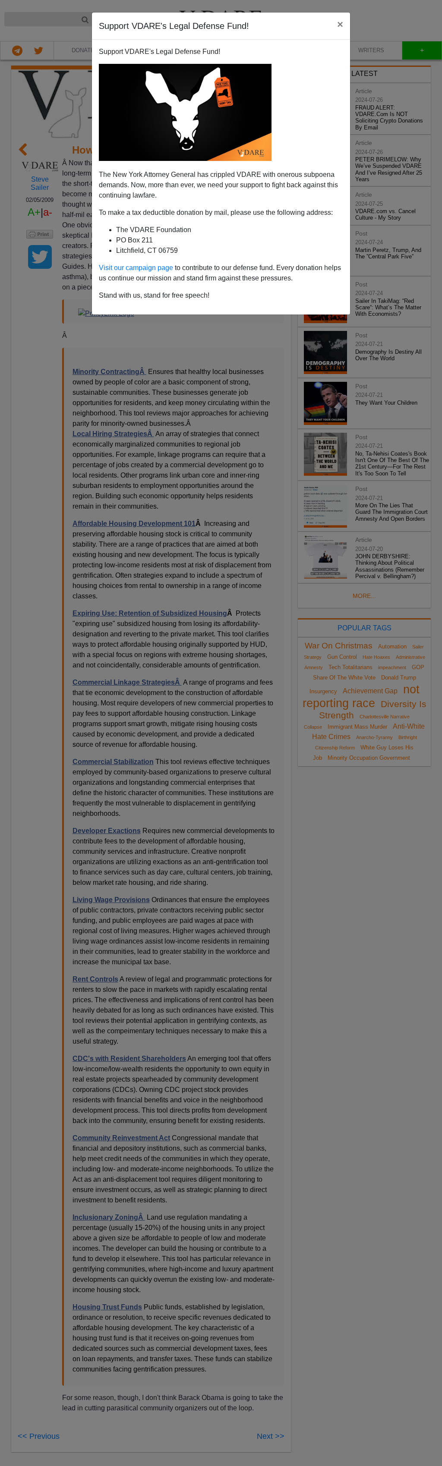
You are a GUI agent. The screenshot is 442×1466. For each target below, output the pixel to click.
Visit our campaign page (136, 267)
